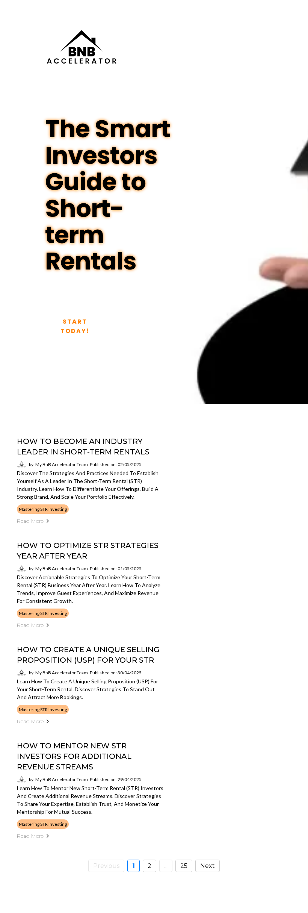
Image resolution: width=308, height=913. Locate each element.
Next (207, 865)
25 (183, 865)
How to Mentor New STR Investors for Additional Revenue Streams (74, 756)
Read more (30, 521)
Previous (106, 865)
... (166, 865)
